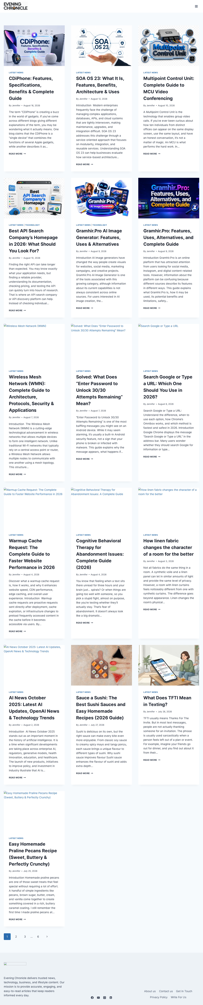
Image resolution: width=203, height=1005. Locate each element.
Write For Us (178, 997)
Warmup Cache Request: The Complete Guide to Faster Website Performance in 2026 (32, 554)
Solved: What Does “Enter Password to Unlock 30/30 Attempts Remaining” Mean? (99, 390)
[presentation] (34, 45)
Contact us (166, 991)
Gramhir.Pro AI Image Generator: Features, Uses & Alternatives (99, 237)
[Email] (98, 997)
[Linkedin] (111, 997)
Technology (32, 225)
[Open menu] (196, 6)
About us (150, 991)
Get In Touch (184, 991)
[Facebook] (92, 997)
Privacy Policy (158, 997)
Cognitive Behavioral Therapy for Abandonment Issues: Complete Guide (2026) (100, 554)
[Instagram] (104, 997)
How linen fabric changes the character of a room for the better (168, 547)
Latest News (16, 72)
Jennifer (16, 105)
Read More (17, 153)
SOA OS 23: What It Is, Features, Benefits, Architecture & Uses (100, 85)
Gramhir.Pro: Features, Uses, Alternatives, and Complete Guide (168, 237)
